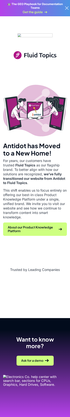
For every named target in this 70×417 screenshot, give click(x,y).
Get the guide (33, 12)
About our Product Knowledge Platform (30, 229)
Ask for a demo (32, 360)
